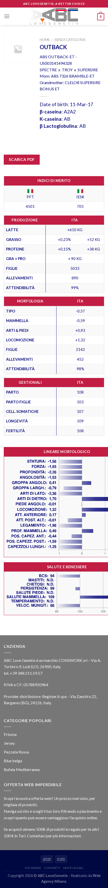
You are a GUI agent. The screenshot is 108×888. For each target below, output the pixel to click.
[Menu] (7, 16)
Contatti (52, 868)
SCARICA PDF (22, 159)
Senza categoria (70, 40)
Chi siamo (33, 868)
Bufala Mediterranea (22, 769)
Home (45, 40)
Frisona (10, 734)
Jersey (9, 743)
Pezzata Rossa (16, 751)
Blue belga (13, 760)
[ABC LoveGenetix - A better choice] (54, 16)
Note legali (73, 868)
